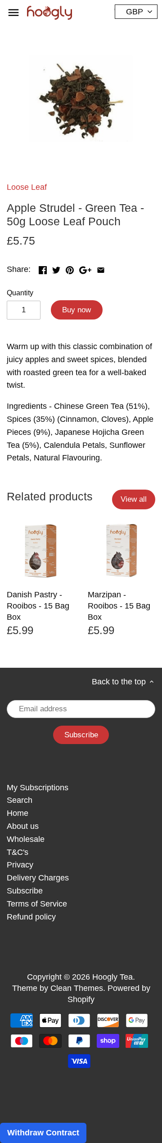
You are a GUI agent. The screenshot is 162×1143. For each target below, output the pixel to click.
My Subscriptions (37, 787)
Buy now (76, 310)
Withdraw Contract (43, 1132)
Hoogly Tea (112, 976)
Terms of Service (37, 903)
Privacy (20, 864)
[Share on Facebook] (43, 268)
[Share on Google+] (85, 268)
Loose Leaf (27, 187)
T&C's (17, 852)
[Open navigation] (13, 12)
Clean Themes (76, 988)
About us (23, 826)
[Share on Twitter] (56, 268)
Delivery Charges (38, 877)
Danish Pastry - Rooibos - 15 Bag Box (38, 606)
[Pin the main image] (70, 268)
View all (134, 499)
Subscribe (25, 890)
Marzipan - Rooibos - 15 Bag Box (119, 606)
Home (17, 813)
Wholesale (26, 839)
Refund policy (31, 916)
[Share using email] (101, 268)
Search (19, 800)
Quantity (20, 293)
